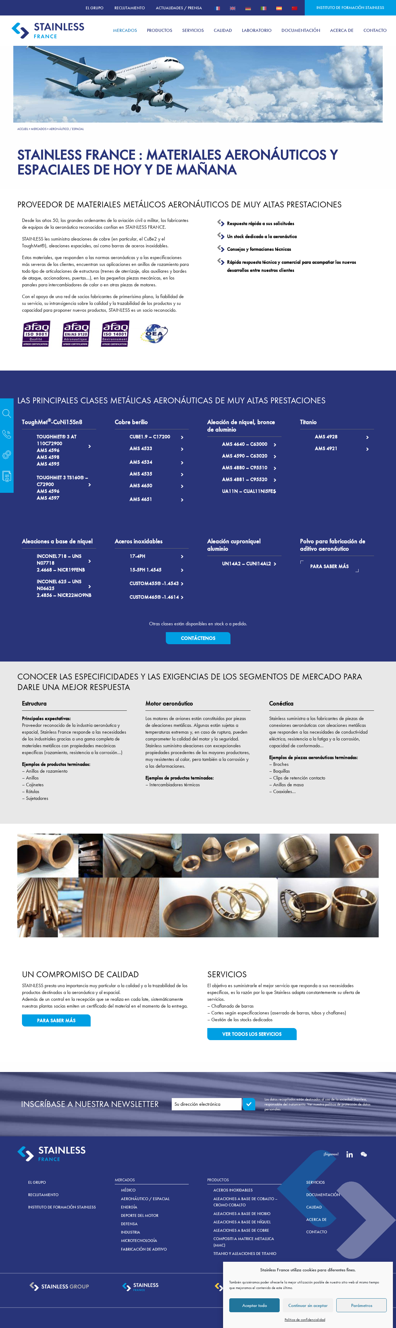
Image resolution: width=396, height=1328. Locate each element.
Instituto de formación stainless (350, 7)
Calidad (314, 1207)
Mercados (38, 129)
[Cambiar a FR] (217, 7)
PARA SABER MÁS (329, 566)
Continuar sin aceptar (308, 1305)
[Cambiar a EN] (232, 7)
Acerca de (316, 1219)
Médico (128, 1190)
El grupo (94, 8)
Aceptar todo (254, 1305)
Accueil (22, 129)
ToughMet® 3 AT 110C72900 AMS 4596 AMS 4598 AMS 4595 (56, 450)
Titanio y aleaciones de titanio (244, 1253)
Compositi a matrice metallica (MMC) (243, 1242)
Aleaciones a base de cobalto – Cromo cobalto (245, 1202)
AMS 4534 (141, 462)
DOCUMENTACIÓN (323, 1194)
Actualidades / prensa (179, 8)
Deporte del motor (139, 1215)
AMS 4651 (141, 499)
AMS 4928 (326, 436)
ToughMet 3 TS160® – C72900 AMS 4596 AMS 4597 (62, 487)
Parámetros (361, 1305)
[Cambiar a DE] (248, 7)
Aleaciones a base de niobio (241, 1213)
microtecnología (139, 1240)
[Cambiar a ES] (279, 7)
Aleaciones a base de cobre (241, 1230)
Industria (130, 1232)
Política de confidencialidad (305, 1319)
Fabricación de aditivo (144, 1249)
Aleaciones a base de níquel (242, 1222)
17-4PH (137, 556)
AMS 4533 (141, 448)
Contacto (316, 1232)
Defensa (129, 1223)
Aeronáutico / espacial (145, 1198)
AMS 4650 (141, 485)
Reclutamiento (129, 8)
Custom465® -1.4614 (154, 597)
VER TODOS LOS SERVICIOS (252, 1034)
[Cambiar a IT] (263, 7)
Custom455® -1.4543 (154, 583)
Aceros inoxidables (233, 1190)
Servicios (315, 1182)
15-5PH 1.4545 (145, 569)
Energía (129, 1207)
